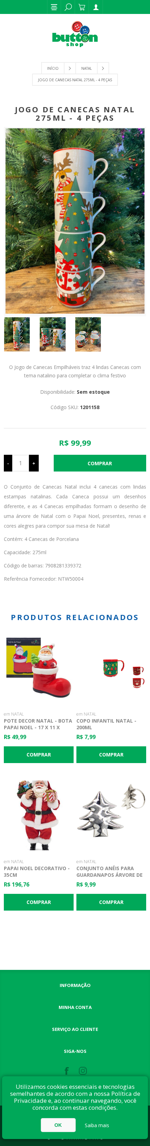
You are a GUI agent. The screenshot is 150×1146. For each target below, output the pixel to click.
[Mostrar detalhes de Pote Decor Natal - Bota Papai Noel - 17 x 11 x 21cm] (39, 667)
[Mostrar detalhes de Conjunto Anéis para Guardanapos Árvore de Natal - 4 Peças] (111, 815)
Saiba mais (97, 1125)
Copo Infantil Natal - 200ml (106, 724)
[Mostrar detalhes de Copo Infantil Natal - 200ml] (111, 667)
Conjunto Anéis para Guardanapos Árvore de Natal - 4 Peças (109, 875)
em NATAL (14, 714)
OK (58, 1125)
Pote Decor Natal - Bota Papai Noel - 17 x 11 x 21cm (38, 727)
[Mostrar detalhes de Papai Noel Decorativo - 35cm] (39, 815)
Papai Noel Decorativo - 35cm (37, 871)
